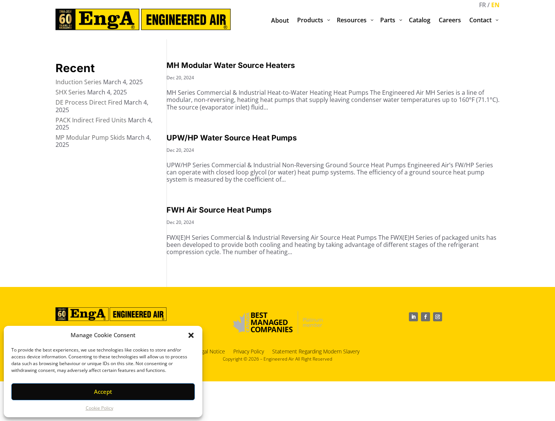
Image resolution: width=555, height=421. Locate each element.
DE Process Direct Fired (88, 102)
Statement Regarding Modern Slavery (315, 351)
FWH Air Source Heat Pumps (218, 209)
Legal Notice (210, 351)
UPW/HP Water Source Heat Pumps (231, 137)
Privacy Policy (248, 351)
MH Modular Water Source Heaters (230, 65)
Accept (103, 391)
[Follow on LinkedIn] (413, 316)
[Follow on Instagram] (437, 316)
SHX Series (70, 92)
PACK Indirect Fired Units (90, 120)
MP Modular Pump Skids (90, 137)
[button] (191, 335)
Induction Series (78, 82)
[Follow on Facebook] (425, 316)
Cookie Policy (99, 408)
